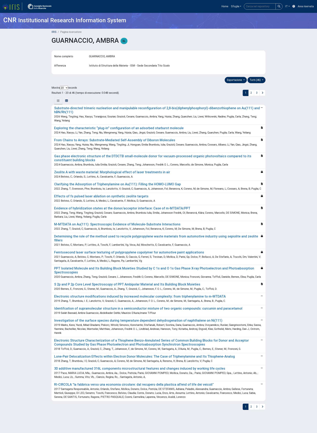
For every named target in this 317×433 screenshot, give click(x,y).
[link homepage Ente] (39, 6)
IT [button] (286, 6)
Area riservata (306, 6)
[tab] (58, 100)
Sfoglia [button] (235, 6)
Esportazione (235, 80)
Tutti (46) (255, 80)
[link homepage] (12, 6)
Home (224, 6)
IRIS (54, 31)
